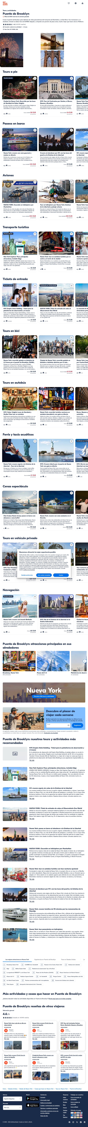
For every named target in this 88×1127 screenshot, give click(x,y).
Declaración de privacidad (51, 733)
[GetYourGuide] (5, 3)
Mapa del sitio (44, 1116)
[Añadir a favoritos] (35, 78)
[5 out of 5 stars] (15, 1027)
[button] (19, 663)
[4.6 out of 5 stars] (8, 1018)
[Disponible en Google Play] (32, 1098)
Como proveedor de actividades (76, 1098)
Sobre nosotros (65, 1098)
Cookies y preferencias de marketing (50, 1105)
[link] (19, 663)
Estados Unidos (12, 1089)
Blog (64, 1105)
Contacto (42, 1097)
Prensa (65, 1107)
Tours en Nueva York (62, 1089)
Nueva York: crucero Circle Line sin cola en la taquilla (42, 1024)
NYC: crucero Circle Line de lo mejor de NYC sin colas (71, 1056)
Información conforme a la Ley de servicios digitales (49, 1112)
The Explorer (65, 1116)
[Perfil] (82, 3)
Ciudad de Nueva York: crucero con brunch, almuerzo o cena (43, 1056)
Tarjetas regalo (65, 1111)
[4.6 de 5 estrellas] (8, 24)
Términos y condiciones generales (49, 1108)
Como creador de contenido (75, 1103)
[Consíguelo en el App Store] (32, 1105)
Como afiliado (74, 1107)
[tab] (17, 959)
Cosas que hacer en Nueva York (44, 1089)
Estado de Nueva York (25, 1089)
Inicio (4, 1089)
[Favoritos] (69, 3)
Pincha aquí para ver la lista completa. (59, 998)
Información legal (45, 1100)
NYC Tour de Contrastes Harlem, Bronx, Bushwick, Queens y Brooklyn (72, 1024)
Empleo (65, 1102)
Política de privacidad (46, 1103)
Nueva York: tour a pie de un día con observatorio (15, 1024)
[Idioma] (75, 3)
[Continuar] (85, 661)
